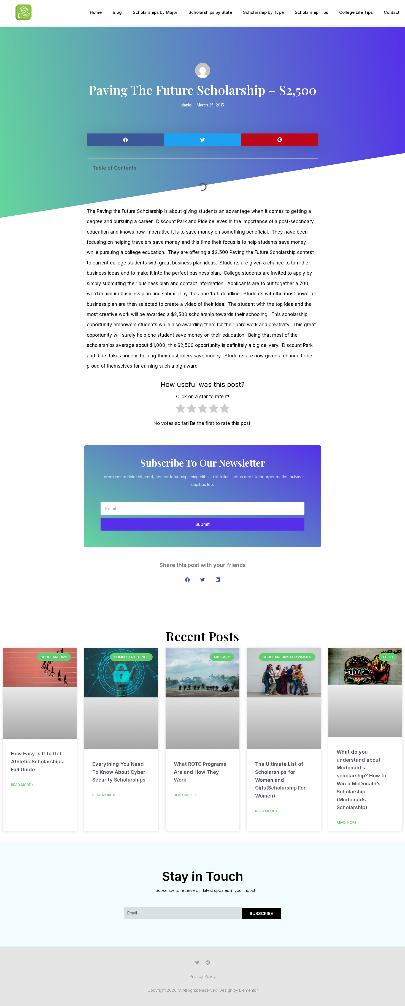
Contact (391, 12)
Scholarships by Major (155, 12)
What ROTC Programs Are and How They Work (200, 772)
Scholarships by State (210, 12)
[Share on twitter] (202, 139)
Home (96, 12)
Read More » (22, 785)
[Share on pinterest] (279, 139)
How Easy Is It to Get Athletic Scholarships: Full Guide (37, 761)
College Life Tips (356, 12)
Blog (117, 12)
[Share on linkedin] (218, 579)
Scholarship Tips (311, 12)
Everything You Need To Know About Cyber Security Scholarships (118, 772)
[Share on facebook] (125, 139)
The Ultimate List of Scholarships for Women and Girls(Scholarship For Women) (280, 780)
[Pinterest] (208, 962)
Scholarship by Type (263, 12)
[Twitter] (197, 962)
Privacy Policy (203, 976)
